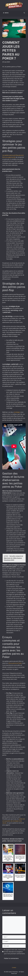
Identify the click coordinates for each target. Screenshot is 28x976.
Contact (14, 967)
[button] (24, 12)
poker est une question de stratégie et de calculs (13, 821)
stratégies (17, 412)
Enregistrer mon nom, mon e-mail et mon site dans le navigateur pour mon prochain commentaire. (14, 951)
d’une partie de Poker (15, 663)
